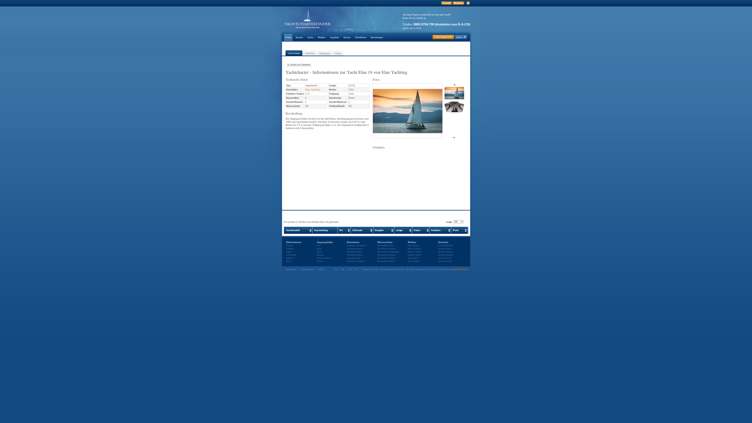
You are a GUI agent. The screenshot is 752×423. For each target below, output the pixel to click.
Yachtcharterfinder (308, 19)
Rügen (319, 251)
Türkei (288, 251)
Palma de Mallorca (324, 258)
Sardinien (290, 248)
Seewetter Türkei (444, 248)
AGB (320, 269)
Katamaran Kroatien (354, 248)
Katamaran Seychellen (355, 261)
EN (342, 269)
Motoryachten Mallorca (386, 258)
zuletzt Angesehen (443, 37)
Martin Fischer (460, 269)
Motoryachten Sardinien (386, 254)
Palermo (320, 261)
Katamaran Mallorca (355, 254)
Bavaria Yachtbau (414, 248)
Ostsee (288, 261)
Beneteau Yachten (414, 251)
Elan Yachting (312, 90)
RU (350, 269)
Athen (319, 248)
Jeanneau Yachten (414, 254)
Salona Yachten (414, 261)
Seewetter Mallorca (445, 251)
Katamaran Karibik (354, 251)
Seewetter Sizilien (445, 261)
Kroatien (289, 245)
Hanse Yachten (413, 245)
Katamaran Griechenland (356, 245)
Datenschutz (307, 269)
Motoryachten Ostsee (385, 245)
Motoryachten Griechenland (388, 251)
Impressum (291, 269)
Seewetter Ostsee (444, 258)
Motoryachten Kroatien (386, 248)
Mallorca (289, 258)
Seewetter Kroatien (445, 245)
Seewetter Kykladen (445, 254)
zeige (449, 222)
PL (357, 269)
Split (319, 245)
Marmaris (320, 254)
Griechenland (291, 254)
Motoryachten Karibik (386, 261)
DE (335, 269)
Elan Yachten (413, 258)
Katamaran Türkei (354, 258)
